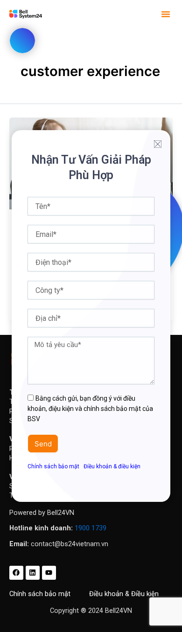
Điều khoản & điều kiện (112, 466)
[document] (91, 316)
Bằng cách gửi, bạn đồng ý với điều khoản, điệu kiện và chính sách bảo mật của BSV (90, 409)
